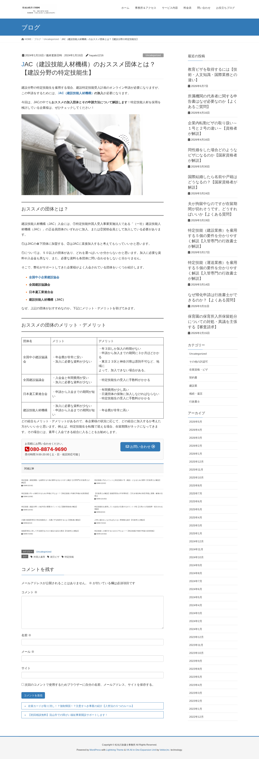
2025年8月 (195, 485)
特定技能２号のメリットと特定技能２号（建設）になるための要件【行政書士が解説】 (127, 480)
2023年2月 (195, 700)
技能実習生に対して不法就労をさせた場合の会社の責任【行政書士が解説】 (50, 531)
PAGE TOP (249, 732)
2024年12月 (196, 541)
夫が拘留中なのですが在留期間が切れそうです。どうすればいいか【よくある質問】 (212, 209)
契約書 (193, 377)
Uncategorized (153, 55)
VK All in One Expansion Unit (141, 750)
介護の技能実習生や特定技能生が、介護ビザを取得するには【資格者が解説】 (51, 520)
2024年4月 (195, 605)
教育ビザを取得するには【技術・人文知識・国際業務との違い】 (212, 74)
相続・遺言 (195, 393)
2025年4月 (195, 517)
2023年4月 (195, 684)
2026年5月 (195, 421)
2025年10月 (196, 477)
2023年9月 (195, 660)
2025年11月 (196, 469)
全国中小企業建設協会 (44, 277)
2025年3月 (195, 525)
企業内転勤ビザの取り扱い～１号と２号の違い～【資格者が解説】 (212, 128)
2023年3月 (195, 692)
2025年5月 (195, 509)
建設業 (193, 385)
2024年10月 (196, 557)
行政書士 (194, 401)
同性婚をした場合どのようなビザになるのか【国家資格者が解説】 (212, 155)
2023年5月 (195, 676)
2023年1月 (195, 708)
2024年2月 (195, 621)
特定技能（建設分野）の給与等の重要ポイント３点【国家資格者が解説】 (49, 507)
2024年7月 (195, 581)
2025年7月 (195, 493)
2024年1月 (195, 629)
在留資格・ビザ (198, 369)
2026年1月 (195, 453)
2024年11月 (196, 549)
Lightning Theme (115, 750)
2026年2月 (195, 445)
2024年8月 (195, 573)
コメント (29, 592)
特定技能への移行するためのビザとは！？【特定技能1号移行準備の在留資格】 (124, 531)
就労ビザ (54, 557)
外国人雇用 (39, 557)
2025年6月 (195, 501)
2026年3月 (195, 437)
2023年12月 (196, 637)
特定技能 (69, 557)
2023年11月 (196, 644)
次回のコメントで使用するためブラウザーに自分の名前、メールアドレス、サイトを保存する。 (90, 684)
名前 (26, 635)
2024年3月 (195, 613)
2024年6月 (195, 589)
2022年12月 (196, 716)
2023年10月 (196, 652)
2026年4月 (195, 429)
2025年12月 (196, 461)
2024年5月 (195, 597)
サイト (26, 668)
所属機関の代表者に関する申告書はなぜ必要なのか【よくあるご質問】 (212, 101)
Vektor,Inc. (165, 750)
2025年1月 (195, 533)
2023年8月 (195, 668)
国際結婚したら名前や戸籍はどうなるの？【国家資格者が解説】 (212, 182)
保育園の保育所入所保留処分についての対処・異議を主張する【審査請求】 (212, 321)
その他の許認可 (198, 361)
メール (27, 651)
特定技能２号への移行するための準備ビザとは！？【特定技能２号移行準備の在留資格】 (55, 493)
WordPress (95, 750)
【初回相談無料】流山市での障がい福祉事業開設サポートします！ (68, 714)
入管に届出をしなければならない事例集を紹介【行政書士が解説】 (120, 520)
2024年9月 (195, 565)
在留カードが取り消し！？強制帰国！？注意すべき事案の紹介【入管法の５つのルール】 (81, 705)
